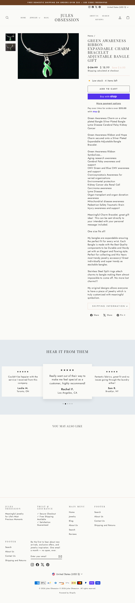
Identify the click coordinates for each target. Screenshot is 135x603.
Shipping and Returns (104, 525)
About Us (94, 16)
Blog (46, 18)
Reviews (99, 19)
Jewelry (34, 18)
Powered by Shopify (67, 593)
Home (23, 18)
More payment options (108, 103)
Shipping (92, 70)
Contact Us (99, 520)
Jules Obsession (67, 17)
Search (105, 16)
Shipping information (108, 306)
